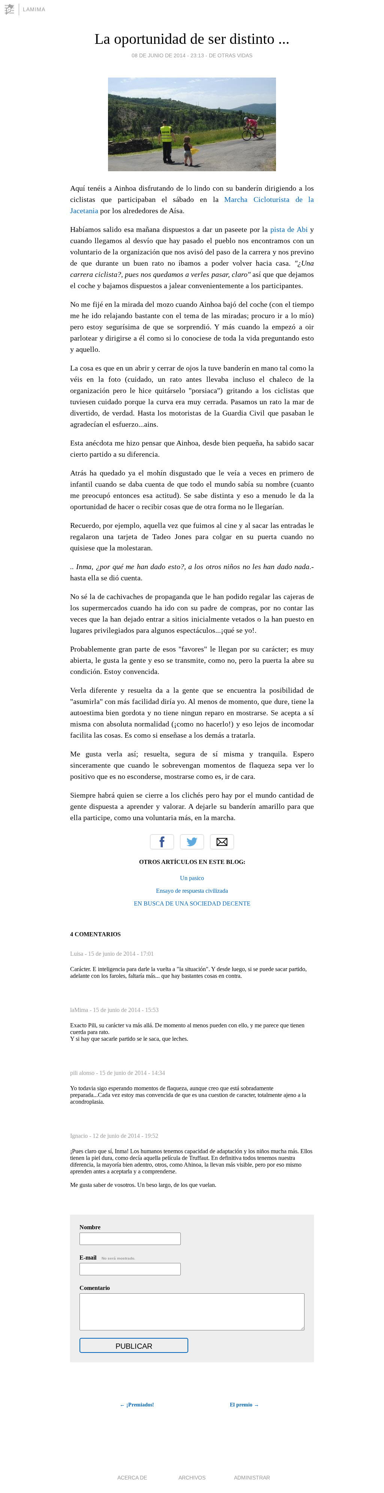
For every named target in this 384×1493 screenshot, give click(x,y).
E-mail (107, 1257)
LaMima (34, 9)
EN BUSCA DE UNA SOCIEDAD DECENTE (192, 903)
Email (222, 841)
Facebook (162, 841)
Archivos (192, 1478)
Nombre (90, 1227)
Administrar (252, 1478)
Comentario (95, 1288)
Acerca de (132, 1478)
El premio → (244, 1405)
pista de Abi (289, 229)
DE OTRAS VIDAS (230, 55)
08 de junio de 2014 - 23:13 (168, 55)
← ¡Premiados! (137, 1405)
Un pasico (192, 878)
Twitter (192, 841)
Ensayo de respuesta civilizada (192, 891)
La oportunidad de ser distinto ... (192, 38)
